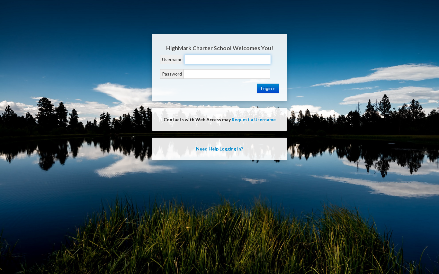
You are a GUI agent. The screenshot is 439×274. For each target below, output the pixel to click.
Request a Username (254, 119)
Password (172, 74)
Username (172, 59)
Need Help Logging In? (219, 148)
